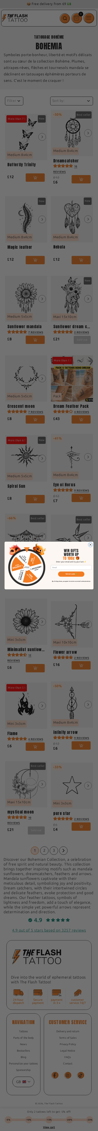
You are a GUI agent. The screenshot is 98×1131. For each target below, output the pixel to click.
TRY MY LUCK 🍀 (71, 574)
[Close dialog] (90, 544)
